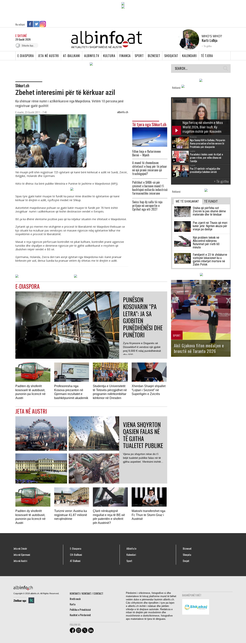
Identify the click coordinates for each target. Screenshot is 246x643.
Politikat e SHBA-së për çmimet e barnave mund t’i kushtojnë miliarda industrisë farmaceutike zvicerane (149, 188)
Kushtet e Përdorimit (80, 615)
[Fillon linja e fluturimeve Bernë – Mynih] (149, 137)
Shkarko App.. (28, 45)
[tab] (188, 201)
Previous (219, 283)
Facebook (30, 24)
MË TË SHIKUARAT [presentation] (187, 201)
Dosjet (186, 561)
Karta (72, 604)
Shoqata (187, 555)
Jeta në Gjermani (21, 555)
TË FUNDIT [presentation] (211, 201)
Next (227, 283)
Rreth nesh (75, 599)
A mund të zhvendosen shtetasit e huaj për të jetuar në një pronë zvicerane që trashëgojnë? (149, 168)
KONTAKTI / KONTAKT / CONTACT (86, 593)
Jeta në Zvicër (20, 548)
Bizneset (154, 55)
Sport (139, 55)
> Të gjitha (221, 181)
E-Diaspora (25, 55)
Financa (125, 55)
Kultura (109, 55)
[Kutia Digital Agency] (31, 600)
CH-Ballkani (76, 555)
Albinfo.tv (91, 55)
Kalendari (189, 55)
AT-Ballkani (71, 55)
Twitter (36, 24)
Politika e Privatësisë (80, 609)
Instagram (43, 24)
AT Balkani (75, 561)
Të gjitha (208, 46)
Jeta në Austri (48, 55)
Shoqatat (171, 55)
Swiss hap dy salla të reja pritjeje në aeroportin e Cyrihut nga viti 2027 (147, 205)
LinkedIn (49, 24)
